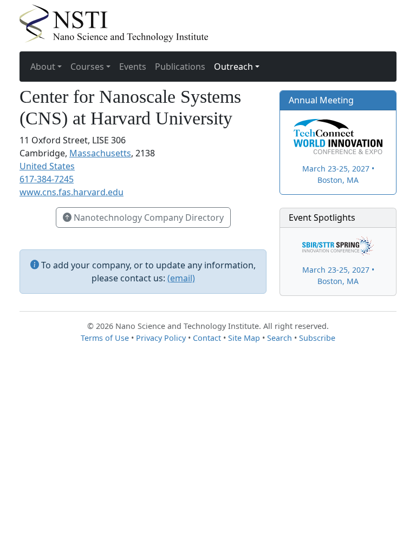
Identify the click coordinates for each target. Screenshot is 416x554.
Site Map (244, 338)
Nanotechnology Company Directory (148, 217)
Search (279, 338)
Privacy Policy (161, 338)
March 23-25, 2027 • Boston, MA (338, 174)
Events (132, 66)
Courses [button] (87, 66)
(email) (181, 278)
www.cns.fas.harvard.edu (71, 192)
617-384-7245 (47, 179)
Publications (180, 66)
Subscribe (317, 338)
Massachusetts (100, 153)
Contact (207, 338)
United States (47, 166)
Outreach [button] (233, 66)
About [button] (42, 66)
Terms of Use (105, 338)
